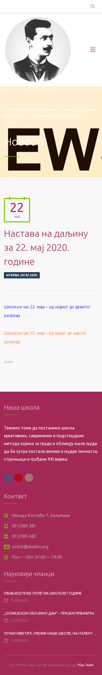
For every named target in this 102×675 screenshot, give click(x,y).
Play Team (86, 665)
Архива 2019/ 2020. (22, 275)
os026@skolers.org (30, 546)
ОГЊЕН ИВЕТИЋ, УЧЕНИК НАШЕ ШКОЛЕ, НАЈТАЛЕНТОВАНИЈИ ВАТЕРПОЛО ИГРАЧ (51, 633)
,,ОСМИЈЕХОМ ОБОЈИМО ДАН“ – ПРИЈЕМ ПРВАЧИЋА (49, 613)
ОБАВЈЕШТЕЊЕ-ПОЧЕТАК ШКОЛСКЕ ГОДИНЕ (43, 593)
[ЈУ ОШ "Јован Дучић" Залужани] (38, 49)
